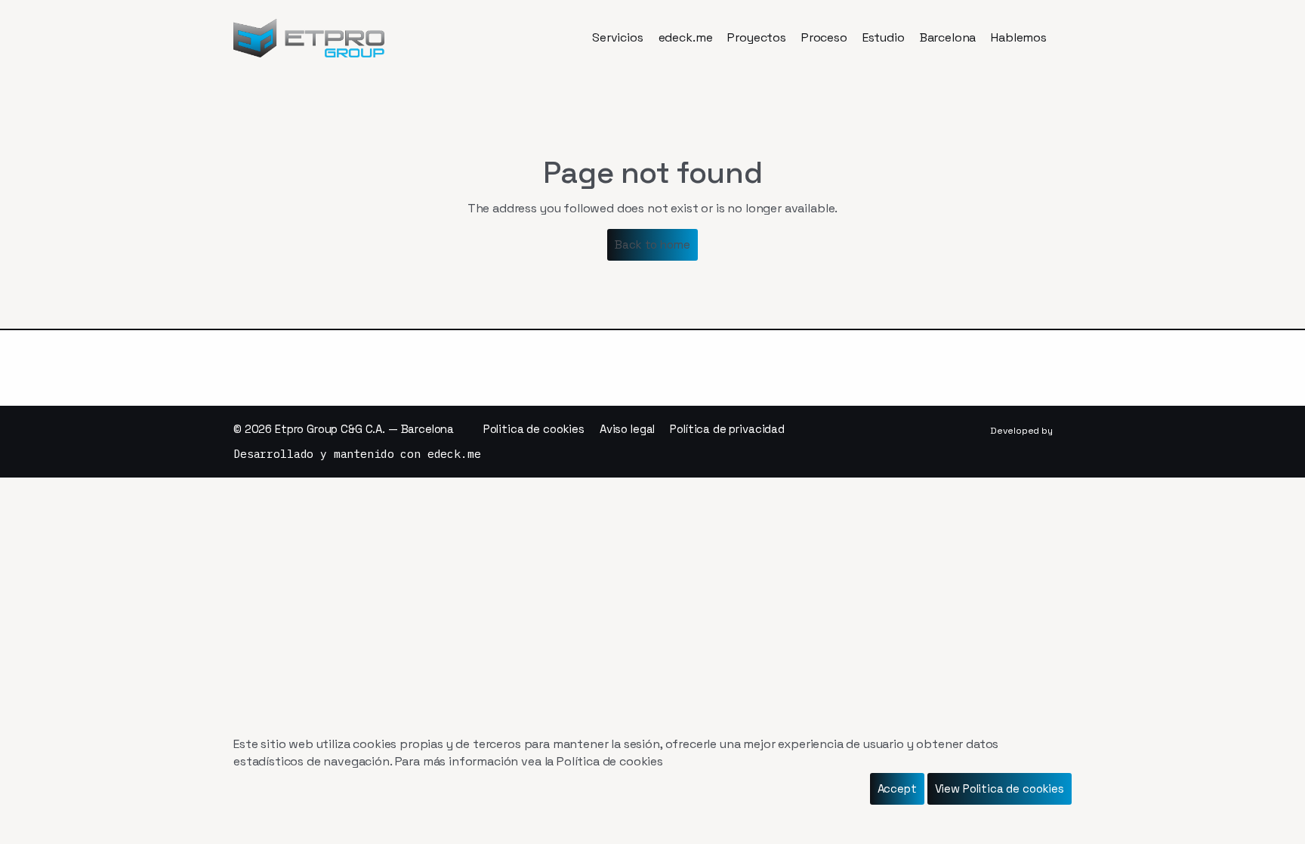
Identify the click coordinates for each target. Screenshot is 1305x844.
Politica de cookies (534, 429)
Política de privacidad (727, 429)
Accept (897, 788)
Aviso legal (627, 429)
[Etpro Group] (308, 38)
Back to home (652, 244)
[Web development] (939, 431)
